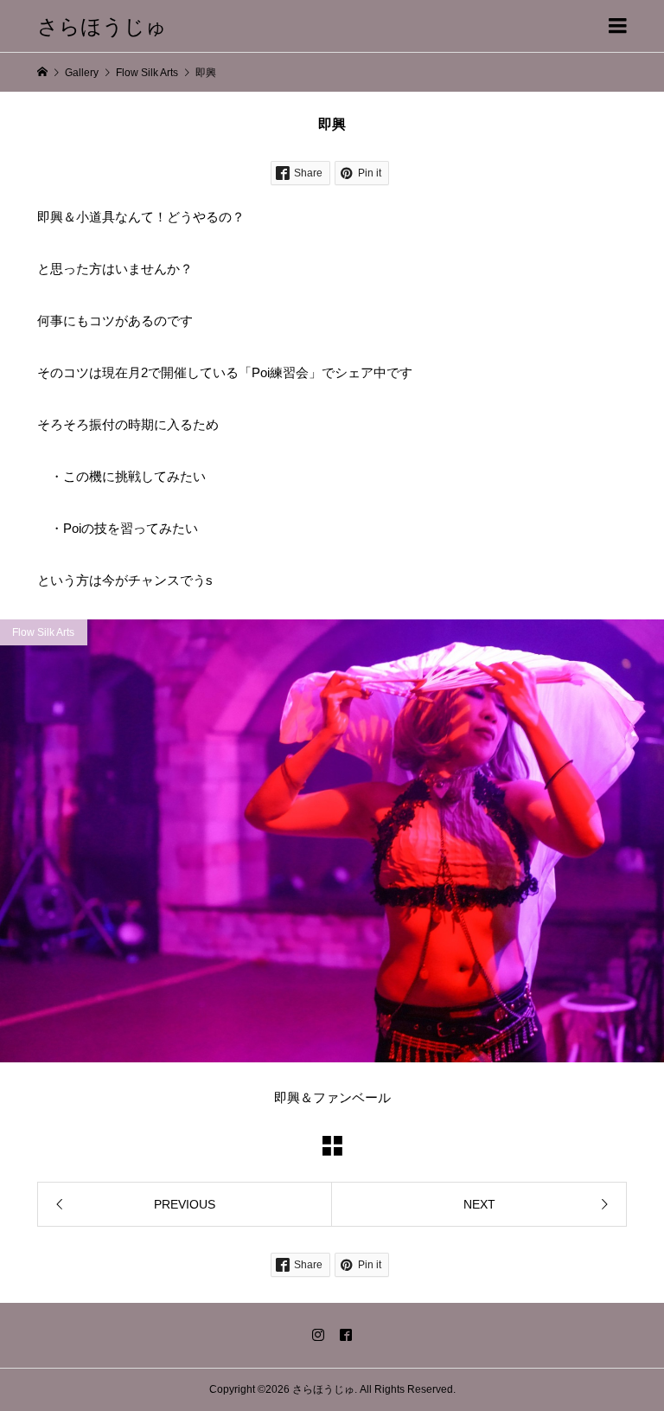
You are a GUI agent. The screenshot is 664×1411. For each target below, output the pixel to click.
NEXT (479, 1204)
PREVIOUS (184, 1204)
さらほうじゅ (102, 25)
